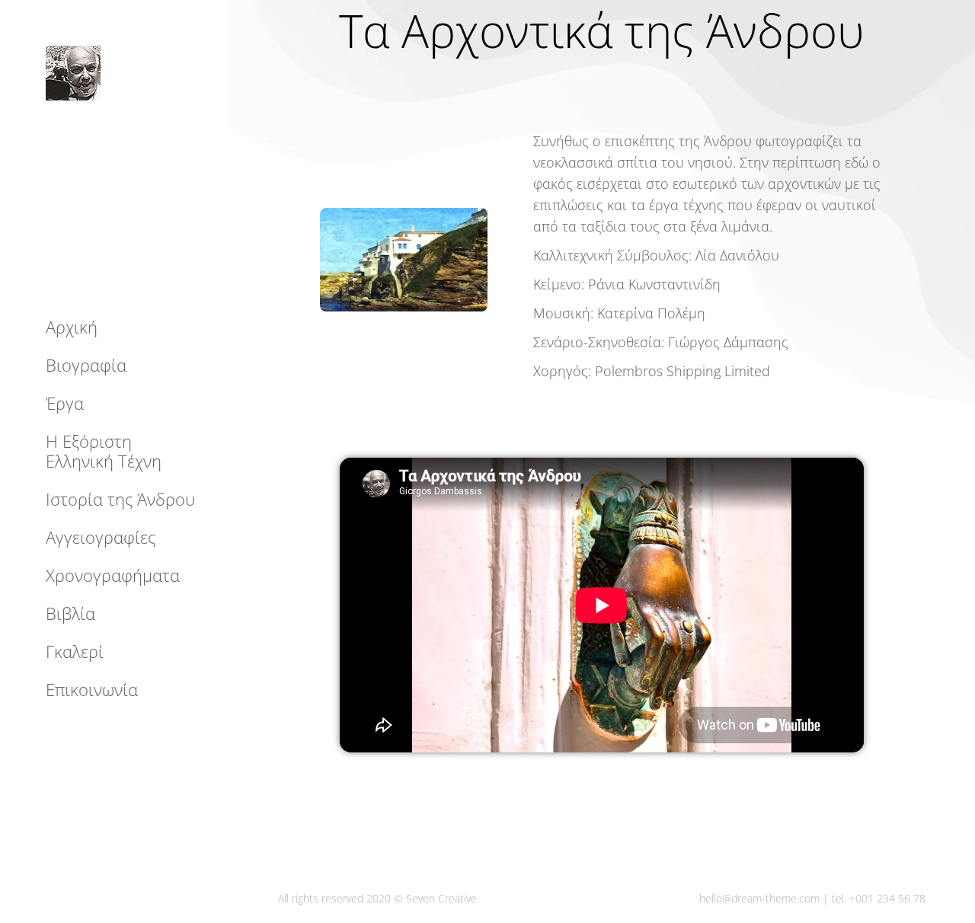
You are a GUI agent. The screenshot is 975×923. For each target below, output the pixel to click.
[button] (748, 13)
